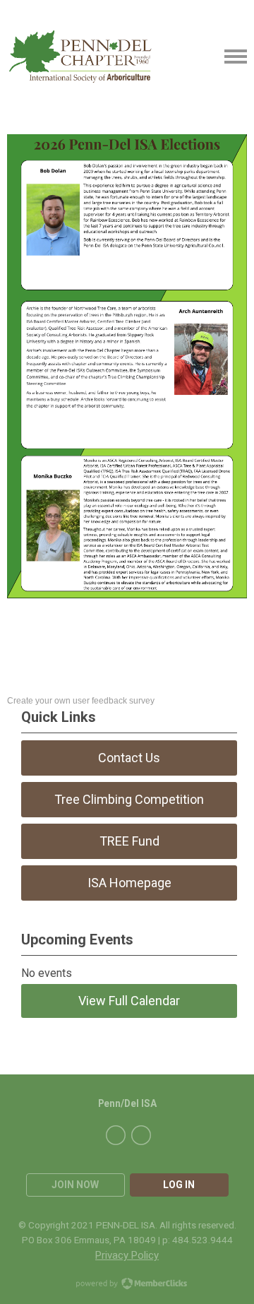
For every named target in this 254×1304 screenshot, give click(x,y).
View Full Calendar (129, 1000)
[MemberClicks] (80, 56)
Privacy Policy (127, 1255)
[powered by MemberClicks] (127, 1285)
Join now (75, 1184)
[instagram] (141, 1135)
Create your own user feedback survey (81, 701)
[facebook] (116, 1135)
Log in (179, 1184)
